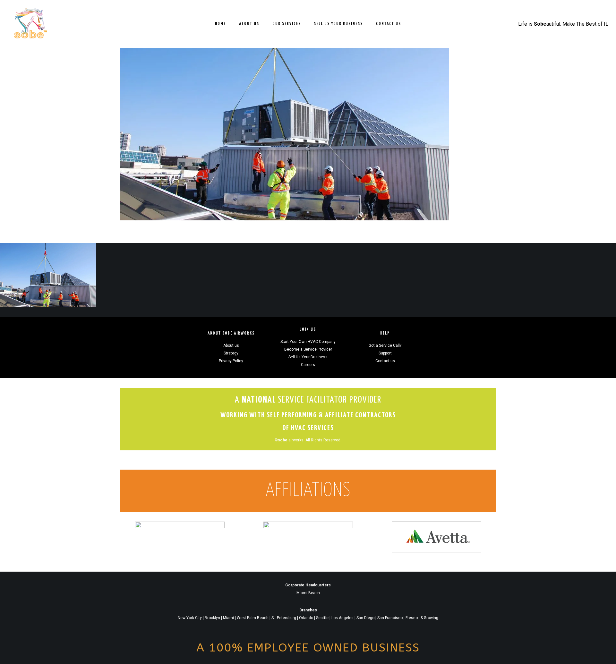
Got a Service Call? (385, 345)
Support (385, 353)
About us (231, 345)
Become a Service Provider (308, 349)
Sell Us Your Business (308, 357)
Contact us (385, 361)
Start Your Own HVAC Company (308, 341)
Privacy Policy (231, 361)
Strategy (231, 353)
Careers (308, 364)
